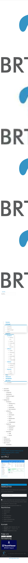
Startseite (6, 388)
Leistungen (8, 324)
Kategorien (8, 333)
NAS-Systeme (12, 409)
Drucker (11, 341)
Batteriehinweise (8, 521)
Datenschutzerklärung (7, 505)
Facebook (3, 536)
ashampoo (11, 352)
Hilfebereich (7, 439)
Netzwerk (9, 369)
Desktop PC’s (12, 403)
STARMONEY (12, 360)
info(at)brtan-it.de (11, 530)
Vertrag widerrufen (14, 558)
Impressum (7, 512)
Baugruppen (12, 363)
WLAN (10, 373)
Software (9, 348)
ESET (10, 358)
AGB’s (5, 513)
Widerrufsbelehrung (9, 519)
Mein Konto (8, 380)
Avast (10, 354)
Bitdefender (12, 356)
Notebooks (11, 343)
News (5, 437)
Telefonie (9, 361)
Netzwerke (9, 328)
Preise (7, 398)
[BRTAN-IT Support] (9, 545)
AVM (10, 371)
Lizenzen (11, 367)
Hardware (9, 335)
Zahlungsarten (7, 515)
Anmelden (9, 382)
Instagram (9, 536)
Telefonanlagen (10, 330)
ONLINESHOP (7, 441)
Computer (9, 326)
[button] (3, 291)
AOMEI (11, 350)
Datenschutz (7, 510)
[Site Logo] (4, 553)
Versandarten (7, 517)
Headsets (11, 365)
